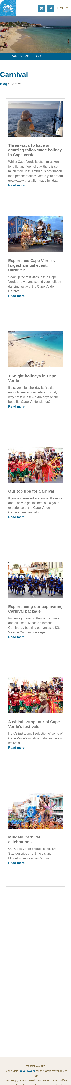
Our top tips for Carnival (31, 491)
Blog (3, 84)
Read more (16, 185)
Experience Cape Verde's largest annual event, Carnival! (31, 265)
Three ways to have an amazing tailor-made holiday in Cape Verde (35, 150)
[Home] (8, 15)
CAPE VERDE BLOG (26, 56)
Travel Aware (26, 1071)
